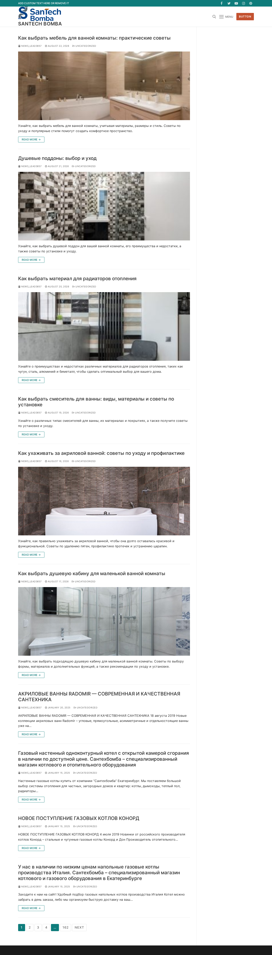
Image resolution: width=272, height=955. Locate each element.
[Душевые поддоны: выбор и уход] (104, 206)
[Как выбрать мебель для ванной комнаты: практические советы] (104, 86)
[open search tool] (214, 16)
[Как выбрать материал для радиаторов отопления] (104, 326)
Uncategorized (85, 46)
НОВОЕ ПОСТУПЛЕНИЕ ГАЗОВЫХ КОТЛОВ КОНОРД (78, 818)
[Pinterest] (251, 3)
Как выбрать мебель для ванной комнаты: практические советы (94, 38)
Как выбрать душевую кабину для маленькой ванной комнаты (91, 573)
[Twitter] (229, 3)
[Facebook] (222, 3)
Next (79, 927)
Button (245, 16)
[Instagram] (244, 3)
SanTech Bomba (40, 24)
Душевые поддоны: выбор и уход (57, 158)
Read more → (31, 139)
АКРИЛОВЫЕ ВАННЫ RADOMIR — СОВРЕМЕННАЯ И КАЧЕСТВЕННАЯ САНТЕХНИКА (99, 696)
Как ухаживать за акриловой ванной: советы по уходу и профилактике (101, 453)
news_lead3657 (31, 46)
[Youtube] (236, 3)
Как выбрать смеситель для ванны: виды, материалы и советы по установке (96, 401)
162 (65, 927)
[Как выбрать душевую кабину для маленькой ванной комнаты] (104, 621)
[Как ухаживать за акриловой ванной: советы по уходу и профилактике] (104, 501)
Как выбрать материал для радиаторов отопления (77, 278)
